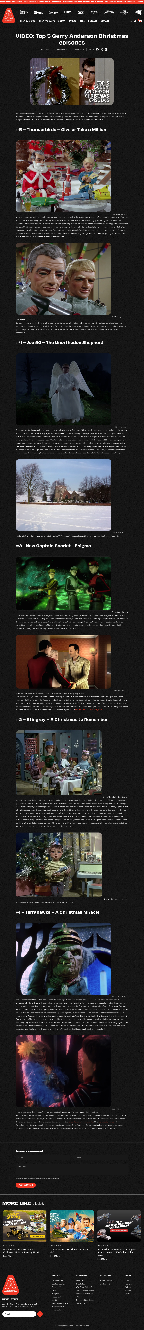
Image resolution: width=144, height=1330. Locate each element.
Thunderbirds (57, 1280)
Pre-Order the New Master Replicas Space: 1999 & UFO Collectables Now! (117, 1252)
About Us (80, 1280)
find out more (76, 1)
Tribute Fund (81, 1283)
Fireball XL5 (56, 1296)
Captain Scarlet (58, 1283)
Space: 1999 (56, 1287)
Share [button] (91, 49)
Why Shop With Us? (84, 1287)
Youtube (128, 1290)
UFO (54, 1290)
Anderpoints (105, 1283)
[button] (63, 21)
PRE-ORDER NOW (124, 1)
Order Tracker (106, 1280)
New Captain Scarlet (60, 1303)
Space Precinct (58, 1306)
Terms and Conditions (85, 1300)
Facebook (128, 1280)
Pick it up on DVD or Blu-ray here (88, 709)
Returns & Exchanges (84, 1293)
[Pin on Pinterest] (106, 49)
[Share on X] (102, 49)
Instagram (129, 1283)
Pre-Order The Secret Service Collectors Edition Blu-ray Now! (21, 1251)
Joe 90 (54, 1300)
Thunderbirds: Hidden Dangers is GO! (69, 1251)
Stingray (55, 1293)
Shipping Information (85, 1290)
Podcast (128, 1287)
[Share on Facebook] (97, 49)
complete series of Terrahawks (80, 1121)
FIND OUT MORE (44, 1)
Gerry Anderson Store (107, 1121)
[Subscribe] (40, 1314)
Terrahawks (56, 1309)
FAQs (78, 1296)
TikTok (127, 1293)
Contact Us (80, 1303)
